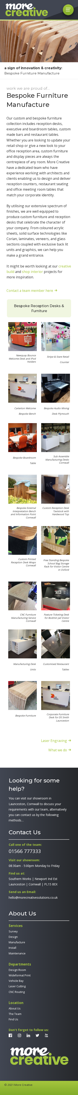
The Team (15, 1014)
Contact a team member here (29, 290)
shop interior (32, 271)
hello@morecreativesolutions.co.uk (33, 897)
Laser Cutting (17, 986)
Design (13, 937)
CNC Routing (17, 992)
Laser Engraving (54, 740)
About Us (15, 1008)
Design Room (17, 970)
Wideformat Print (20, 975)
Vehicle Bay (16, 981)
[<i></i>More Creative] (39, 1056)
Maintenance (17, 953)
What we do (57, 750)
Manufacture (17, 942)
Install (12, 948)
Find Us (13, 1019)
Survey (13, 931)
